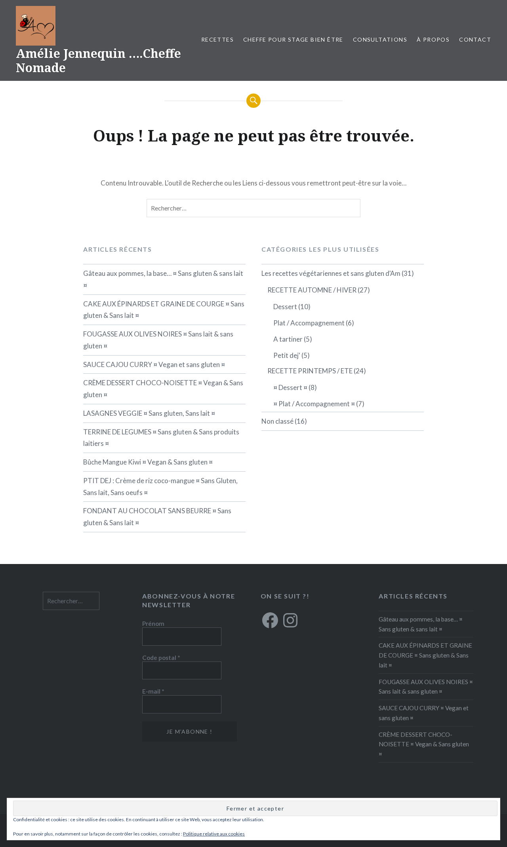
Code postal (161, 657)
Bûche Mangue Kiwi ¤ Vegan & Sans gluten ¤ (148, 462)
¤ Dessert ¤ (290, 387)
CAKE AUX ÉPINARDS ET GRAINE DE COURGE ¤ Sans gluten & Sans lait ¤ (163, 310)
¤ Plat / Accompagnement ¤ (314, 404)
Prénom (153, 623)
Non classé (277, 421)
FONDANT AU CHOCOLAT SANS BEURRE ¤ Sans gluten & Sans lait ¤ (157, 517)
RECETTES (217, 39)
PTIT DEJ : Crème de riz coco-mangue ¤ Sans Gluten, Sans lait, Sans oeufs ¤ (160, 486)
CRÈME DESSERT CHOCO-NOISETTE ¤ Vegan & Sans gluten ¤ (163, 389)
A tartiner (288, 339)
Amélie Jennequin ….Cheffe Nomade (98, 60)
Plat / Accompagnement (309, 323)
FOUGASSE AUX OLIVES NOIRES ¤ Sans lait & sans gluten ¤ (158, 340)
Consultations (380, 39)
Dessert (285, 306)
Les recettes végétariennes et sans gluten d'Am (330, 273)
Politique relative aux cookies (214, 834)
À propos (433, 39)
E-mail (153, 691)
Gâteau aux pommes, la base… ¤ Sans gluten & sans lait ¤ (163, 279)
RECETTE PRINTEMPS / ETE (310, 371)
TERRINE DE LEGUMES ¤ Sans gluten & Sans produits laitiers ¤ (161, 438)
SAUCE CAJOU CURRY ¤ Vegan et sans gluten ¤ (154, 364)
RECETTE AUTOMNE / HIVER (311, 290)
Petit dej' (286, 355)
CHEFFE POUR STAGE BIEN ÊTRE (293, 39)
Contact (475, 39)
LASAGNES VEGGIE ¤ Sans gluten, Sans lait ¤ (149, 413)
